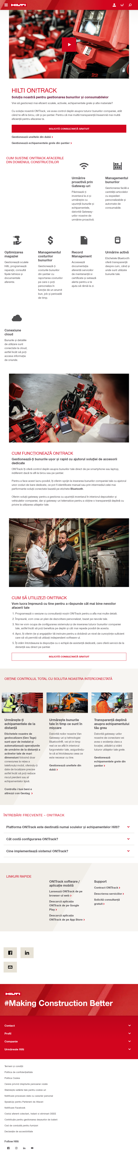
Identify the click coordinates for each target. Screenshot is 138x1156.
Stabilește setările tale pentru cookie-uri (25, 1089)
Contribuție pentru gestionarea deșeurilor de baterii (31, 1119)
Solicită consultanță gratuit (107, 901)
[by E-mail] (10, 967)
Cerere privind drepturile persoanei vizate (26, 1083)
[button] (69, 827)
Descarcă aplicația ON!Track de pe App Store (66, 917)
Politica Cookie (12, 1078)
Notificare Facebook (14, 1107)
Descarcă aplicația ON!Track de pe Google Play (64, 905)
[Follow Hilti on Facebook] (8, 1148)
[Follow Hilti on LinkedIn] (24, 1148)
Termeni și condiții (13, 1066)
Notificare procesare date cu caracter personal (28, 1095)
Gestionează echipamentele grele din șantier (110, 761)
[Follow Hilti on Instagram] (16, 1148)
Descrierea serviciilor (108, 893)
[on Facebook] (10, 952)
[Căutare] (130, 5)
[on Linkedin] (27, 952)
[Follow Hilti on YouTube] (32, 1148)
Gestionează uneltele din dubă (65, 767)
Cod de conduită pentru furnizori (21, 1125)
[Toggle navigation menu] (6, 5)
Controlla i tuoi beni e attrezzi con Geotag (18, 791)
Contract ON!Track (106, 887)
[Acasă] (18, 5)
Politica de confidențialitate (18, 1072)
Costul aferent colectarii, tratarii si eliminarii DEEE (30, 1113)
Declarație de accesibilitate (18, 1131)
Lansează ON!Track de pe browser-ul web (65, 893)
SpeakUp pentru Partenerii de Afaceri (23, 1101)
